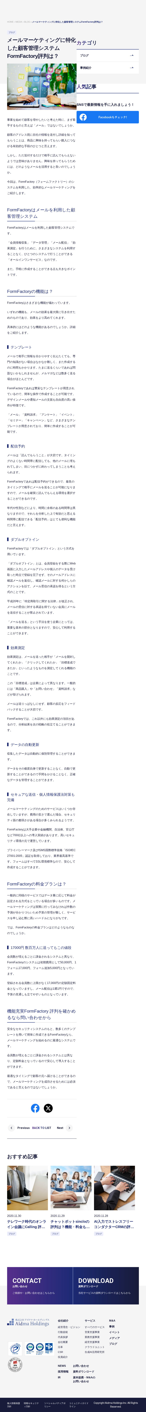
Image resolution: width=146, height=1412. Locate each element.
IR (59, 1377)
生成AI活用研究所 (95, 1352)
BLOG (27, 22)
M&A (112, 1320)
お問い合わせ (81, 1365)
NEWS (62, 1365)
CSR (60, 1352)
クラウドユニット (95, 1347)
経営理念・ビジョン (69, 1327)
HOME (10, 22)
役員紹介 (63, 1357)
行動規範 (63, 1332)
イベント (114, 1332)
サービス (90, 1320)
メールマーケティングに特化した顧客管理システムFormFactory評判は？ (67, 22)
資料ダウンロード (83, 1371)
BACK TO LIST (41, 1128)
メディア (114, 1338)
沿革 (60, 1347)
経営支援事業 (92, 1342)
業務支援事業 (92, 1337)
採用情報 (63, 1371)
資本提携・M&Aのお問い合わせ (84, 1379)
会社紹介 (63, 1320)
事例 (111, 1326)
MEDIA (18, 22)
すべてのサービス (95, 1327)
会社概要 (63, 1342)
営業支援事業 (92, 1332)
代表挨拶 (63, 1337)
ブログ (113, 1343)
